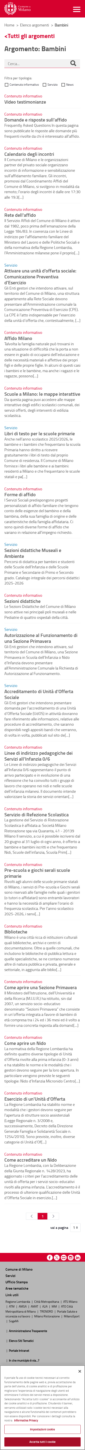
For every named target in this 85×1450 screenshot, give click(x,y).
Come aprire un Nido (25, 1042)
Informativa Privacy (26, 1420)
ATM (12, 1306)
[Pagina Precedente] (31, 1216)
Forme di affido (20, 494)
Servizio (53, 84)
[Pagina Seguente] (53, 1216)
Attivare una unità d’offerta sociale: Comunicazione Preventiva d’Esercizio (40, 276)
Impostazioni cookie (42, 1429)
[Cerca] (73, 63)
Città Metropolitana (47, 1301)
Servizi (10, 1275)
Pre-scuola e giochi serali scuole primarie (37, 872)
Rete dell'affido (20, 214)
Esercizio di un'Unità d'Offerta (34, 1098)
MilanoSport (72, 1316)
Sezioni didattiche (22, 600)
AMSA (23, 1306)
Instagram (71, 1258)
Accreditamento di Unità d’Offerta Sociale (38, 694)
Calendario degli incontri (29, 153)
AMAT (35, 1306)
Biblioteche (15, 931)
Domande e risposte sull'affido (35, 119)
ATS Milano (70, 1301)
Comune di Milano (18, 1269)
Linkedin (78, 1258)
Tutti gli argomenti (31, 35)
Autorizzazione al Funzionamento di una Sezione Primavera (40, 637)
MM (55, 1306)
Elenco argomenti (35, 25)
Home (9, 25)
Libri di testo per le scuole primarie (39, 433)
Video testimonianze (25, 101)
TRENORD (47, 1311)
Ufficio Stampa (16, 1281)
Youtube (64, 1258)
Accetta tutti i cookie (42, 1442)
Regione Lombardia (18, 1301)
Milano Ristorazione (47, 1316)
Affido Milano (18, 338)
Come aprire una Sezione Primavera (40, 987)
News (70, 84)
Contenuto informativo (24, 84)
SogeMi (14, 1321)
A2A (45, 1306)
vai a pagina (59, 1227)
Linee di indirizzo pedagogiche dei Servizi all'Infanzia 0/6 (38, 755)
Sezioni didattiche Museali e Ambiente (32, 552)
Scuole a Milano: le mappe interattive (42, 393)
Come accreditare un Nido (30, 1159)
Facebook (50, 1258)
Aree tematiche (16, 1288)
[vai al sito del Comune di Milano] (17, 8)
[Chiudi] (80, 1371)
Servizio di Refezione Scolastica (36, 814)
